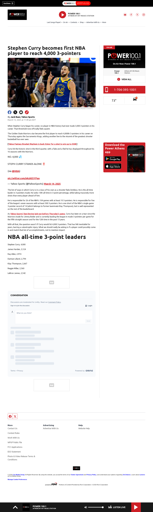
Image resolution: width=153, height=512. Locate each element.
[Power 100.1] (76, 3)
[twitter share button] (15, 112)
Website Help (84, 428)
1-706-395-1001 (125, 89)
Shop (82, 22)
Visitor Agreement (77, 475)
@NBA (15, 171)
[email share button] (21, 112)
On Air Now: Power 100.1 (124, 64)
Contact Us (12, 428)
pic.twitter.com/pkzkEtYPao (24, 178)
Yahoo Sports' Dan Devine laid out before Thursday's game (37, 214)
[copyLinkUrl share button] (27, 112)
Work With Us (14, 438)
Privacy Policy (91, 475)
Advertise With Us (93, 22)
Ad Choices (127, 475)
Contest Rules (14, 433)
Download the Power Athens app (115, 148)
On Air (65, 22)
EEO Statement (14, 452)
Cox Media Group (19, 475)
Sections (7, 3)
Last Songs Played (53, 22)
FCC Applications (15, 447)
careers (142, 475)
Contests (73, 22)
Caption (89, 104)
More (104, 22)
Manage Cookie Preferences (17, 479)
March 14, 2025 (52, 183)
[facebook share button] (9, 112)
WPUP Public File (15, 442)
